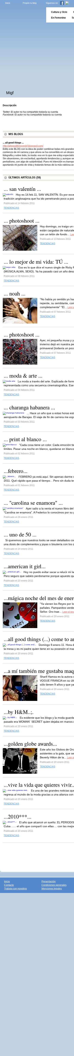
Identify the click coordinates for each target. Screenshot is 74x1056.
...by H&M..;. (19, 712)
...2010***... (17, 816)
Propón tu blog (30, 3)
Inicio (7, 3)
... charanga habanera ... (29, 407)
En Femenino (58, 17)
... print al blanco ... (25, 439)
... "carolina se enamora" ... (33, 502)
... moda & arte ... (23, 375)
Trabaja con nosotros (15, 888)
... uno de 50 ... (20, 534)
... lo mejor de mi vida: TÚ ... (36, 261)
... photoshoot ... (21, 220)
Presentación (48, 881)
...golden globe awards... (30, 743)
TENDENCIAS (11, 207)
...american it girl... (25, 566)
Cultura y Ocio (59, 12)
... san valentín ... (22, 188)
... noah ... (14, 293)
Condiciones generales (54, 885)
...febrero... (15, 471)
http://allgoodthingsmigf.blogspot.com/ (23, 145)
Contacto (9, 885)
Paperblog (22, 15)
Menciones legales (51, 888)
